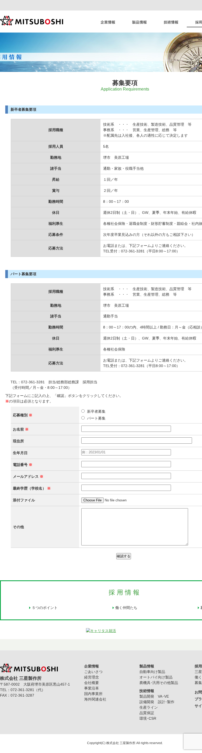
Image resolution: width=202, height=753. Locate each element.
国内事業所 (93, 694)
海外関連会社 (95, 699)
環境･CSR (147, 718)
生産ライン (148, 707)
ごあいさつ (93, 672)
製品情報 (139, 21)
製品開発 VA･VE (154, 696)
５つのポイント (45, 608)
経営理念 (91, 677)
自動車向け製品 (152, 672)
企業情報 (108, 21)
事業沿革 (91, 688)
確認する (123, 556)
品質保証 (146, 713)
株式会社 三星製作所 (120, 743)
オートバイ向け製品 (156, 677)
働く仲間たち (126, 608)
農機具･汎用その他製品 (158, 683)
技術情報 (171, 21)
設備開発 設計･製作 (156, 702)
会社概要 (91, 683)
